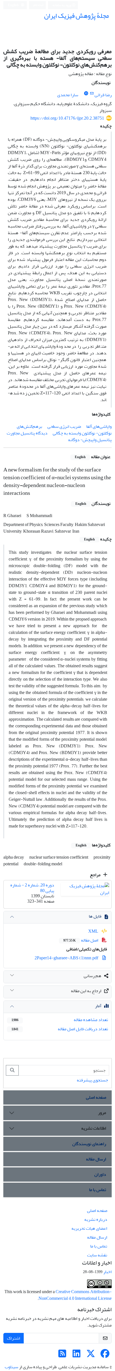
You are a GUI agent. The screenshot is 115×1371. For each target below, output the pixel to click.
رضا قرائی (103, 95)
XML (93, 931)
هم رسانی (92, 976)
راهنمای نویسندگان (89, 1144)
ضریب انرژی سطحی (64, 426)
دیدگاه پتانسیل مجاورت (27, 433)
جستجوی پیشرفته (92, 1080)
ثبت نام (38, 5)
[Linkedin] (76, 1355)
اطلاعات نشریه (93, 1128)
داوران (100, 1174)
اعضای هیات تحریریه (89, 1228)
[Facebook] (105, 1355)
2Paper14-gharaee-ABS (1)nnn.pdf (67, 958)
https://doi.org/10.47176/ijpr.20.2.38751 (67, 118)
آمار (98, 1006)
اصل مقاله (81, 940)
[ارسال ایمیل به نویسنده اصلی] (92, 93)
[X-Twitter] (90, 1355)
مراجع (95, 875)
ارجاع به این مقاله (86, 991)
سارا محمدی (67, 95)
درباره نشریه (95, 1219)
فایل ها (95, 916)
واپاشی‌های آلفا (99, 426)
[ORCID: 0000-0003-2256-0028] (86, 93)
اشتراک (13, 1338)
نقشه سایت (97, 1255)
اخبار (107, 1272)
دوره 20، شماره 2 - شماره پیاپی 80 (32, 888)
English (13, 5)
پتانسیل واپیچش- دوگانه (90, 440)
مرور (102, 1112)
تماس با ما (97, 1189)
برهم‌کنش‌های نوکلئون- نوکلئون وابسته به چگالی (64, 429)
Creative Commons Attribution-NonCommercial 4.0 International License (75, 1295)
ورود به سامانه (62, 5)
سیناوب (11, 1367)
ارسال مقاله (96, 1159)
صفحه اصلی (96, 1097)
